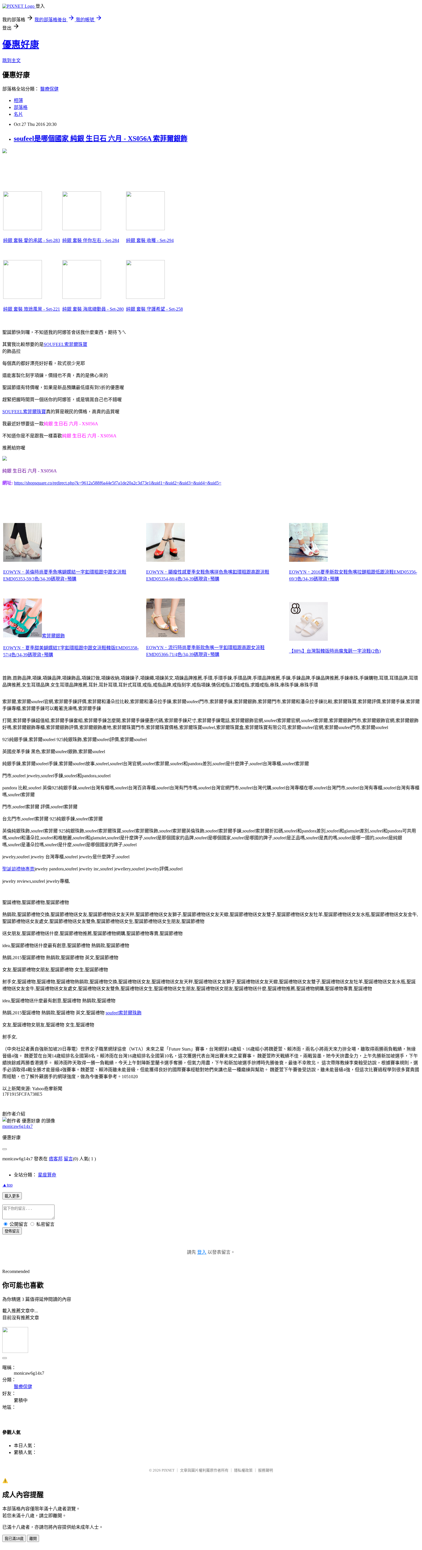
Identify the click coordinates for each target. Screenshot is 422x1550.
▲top (7, 1184)
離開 (33, 1538)
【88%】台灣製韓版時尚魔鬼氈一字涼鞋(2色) (335, 651)
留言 (68, 1158)
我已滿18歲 (14, 1538)
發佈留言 (12, 1231)
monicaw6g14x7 (17, 1126)
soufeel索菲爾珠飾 (124, 1012)
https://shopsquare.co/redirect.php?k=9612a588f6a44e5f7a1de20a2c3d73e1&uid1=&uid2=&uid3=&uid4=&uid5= (117, 482)
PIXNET (168, 1470)
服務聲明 (265, 1470)
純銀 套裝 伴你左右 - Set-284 (90, 240)
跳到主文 (11, 60)
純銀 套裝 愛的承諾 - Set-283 (31, 240)
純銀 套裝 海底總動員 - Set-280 (93, 309)
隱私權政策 (243, 1470)
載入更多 (12, 1196)
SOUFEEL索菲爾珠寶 (65, 344)
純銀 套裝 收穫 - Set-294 (150, 240)
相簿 (18, 100)
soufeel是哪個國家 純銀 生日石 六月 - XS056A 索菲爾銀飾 (100, 138)
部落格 (21, 107)
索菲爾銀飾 (53, 635)
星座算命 (47, 1174)
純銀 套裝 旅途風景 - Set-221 (31, 309)
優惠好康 (20, 44)
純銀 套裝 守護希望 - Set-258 (154, 309)
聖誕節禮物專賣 (18, 868)
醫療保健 (49, 88)
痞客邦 (56, 1158)
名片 (18, 114)
